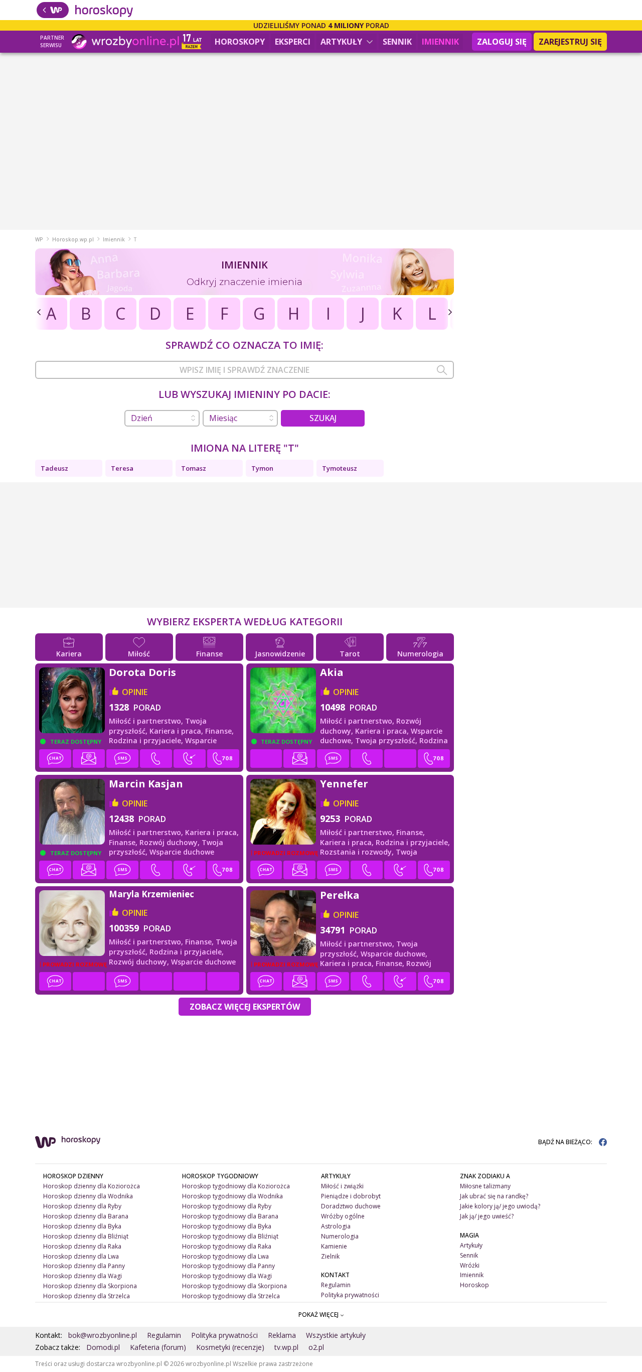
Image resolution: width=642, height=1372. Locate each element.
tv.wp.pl (286, 1347)
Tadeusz (54, 468)
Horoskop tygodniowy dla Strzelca (231, 1296)
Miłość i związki (342, 1186)
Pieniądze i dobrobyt (351, 1196)
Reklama (282, 1335)
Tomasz (193, 468)
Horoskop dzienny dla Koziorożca (91, 1186)
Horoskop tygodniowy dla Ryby (226, 1206)
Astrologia (336, 1226)
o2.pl (316, 1347)
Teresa (122, 468)
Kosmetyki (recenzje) (230, 1347)
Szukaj (323, 418)
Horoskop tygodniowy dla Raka (226, 1246)
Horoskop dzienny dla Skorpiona (90, 1286)
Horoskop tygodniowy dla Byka (226, 1226)
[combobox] (244, 370)
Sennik (397, 41)
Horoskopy (240, 41)
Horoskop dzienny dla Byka (82, 1226)
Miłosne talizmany (485, 1186)
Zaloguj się (502, 41)
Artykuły (342, 41)
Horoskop (474, 1285)
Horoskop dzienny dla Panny (84, 1266)
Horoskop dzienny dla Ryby (82, 1206)
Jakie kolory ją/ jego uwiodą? (500, 1206)
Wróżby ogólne (343, 1216)
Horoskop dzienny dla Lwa (81, 1256)
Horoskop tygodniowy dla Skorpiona (234, 1286)
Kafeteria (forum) (158, 1347)
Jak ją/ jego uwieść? (487, 1216)
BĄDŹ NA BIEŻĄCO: (566, 1142)
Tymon (262, 468)
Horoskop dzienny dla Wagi (82, 1276)
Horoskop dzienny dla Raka (82, 1246)
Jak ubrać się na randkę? (494, 1196)
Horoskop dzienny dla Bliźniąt (85, 1236)
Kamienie (334, 1246)
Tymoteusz (339, 468)
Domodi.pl (103, 1347)
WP (39, 239)
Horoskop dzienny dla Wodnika (88, 1196)
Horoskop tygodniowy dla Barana (230, 1216)
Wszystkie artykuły (336, 1335)
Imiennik (440, 41)
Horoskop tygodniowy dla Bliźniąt (230, 1236)
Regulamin (336, 1285)
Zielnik (330, 1256)
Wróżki (469, 1265)
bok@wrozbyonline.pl (102, 1335)
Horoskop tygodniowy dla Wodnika (232, 1196)
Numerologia (340, 1236)
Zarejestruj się (570, 41)
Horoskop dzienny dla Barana (85, 1216)
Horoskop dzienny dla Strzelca (86, 1296)
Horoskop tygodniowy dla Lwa (225, 1256)
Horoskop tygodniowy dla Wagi (227, 1276)
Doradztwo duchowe (351, 1206)
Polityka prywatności (350, 1295)
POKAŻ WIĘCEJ (319, 1314)
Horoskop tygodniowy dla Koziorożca (236, 1186)
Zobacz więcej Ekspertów (245, 1006)
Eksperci (292, 41)
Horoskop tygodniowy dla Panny (228, 1266)
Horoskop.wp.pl (73, 239)
